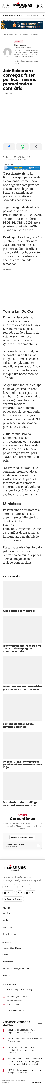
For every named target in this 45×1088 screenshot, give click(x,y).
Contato (6, 955)
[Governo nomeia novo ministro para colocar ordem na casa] (22, 670)
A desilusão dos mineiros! (19, 611)
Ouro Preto (7, 927)
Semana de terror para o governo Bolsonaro (18, 725)
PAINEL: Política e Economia (18, 34)
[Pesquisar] (3, 6)
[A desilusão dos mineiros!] (22, 594)
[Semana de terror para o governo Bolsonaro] (22, 707)
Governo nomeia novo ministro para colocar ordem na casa (22, 688)
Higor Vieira (20, 45)
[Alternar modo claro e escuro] (37, 6)
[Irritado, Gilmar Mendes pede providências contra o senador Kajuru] (22, 745)
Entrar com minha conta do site (22, 837)
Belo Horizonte (9, 934)
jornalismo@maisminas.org (19, 989)
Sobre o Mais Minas (11, 948)
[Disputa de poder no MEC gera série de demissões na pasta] (22, 786)
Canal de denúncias (15, 1010)
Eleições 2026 (32, 15)
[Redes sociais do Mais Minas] (41, 6)
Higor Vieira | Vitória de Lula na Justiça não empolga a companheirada (22, 648)
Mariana (6, 920)
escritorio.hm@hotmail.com (22, 47)
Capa (4, 34)
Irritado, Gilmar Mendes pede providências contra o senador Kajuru (22, 764)
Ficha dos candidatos (12, 15)
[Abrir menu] (7, 6)
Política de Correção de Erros (15, 968)
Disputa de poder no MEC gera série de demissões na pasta (21, 804)
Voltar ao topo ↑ (37, 1082)
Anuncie (6, 975)
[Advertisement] (22, 118)
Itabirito (6, 913)
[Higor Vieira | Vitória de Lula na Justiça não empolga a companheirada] (22, 629)
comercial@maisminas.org (19, 996)
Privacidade (7, 962)
